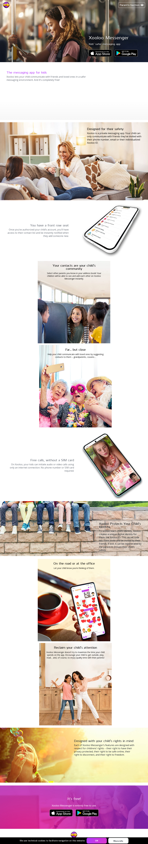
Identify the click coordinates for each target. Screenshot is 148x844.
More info (118, 841)
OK (96, 840)
